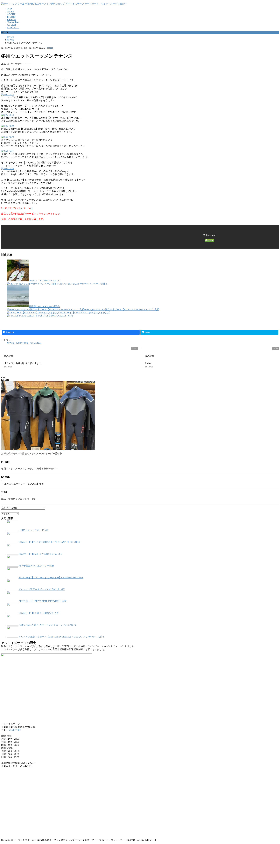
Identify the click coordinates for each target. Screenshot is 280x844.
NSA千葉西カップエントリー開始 (18, 499)
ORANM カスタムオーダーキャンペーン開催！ (83, 283)
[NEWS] (2, 348)
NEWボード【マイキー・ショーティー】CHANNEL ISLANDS (51, 577)
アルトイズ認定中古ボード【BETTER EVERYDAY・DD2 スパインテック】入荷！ (62, 636)
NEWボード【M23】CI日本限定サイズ (39, 613)
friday (148, 363)
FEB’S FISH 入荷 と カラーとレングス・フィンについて (48, 625)
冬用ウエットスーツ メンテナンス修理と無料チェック (29, 468)
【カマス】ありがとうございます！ (22, 363)
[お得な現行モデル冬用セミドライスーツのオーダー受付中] (48, 416)
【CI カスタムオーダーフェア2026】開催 (22, 484)
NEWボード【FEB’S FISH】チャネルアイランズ (85, 312)
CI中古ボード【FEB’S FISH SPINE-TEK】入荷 (42, 601)
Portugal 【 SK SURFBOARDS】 (45, 280)
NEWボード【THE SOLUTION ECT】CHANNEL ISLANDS (49, 542)
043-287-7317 (14, 730)
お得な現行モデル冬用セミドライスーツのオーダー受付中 (31, 453)
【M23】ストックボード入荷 (34, 530)
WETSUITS (22, 343)
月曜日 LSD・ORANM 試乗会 (44, 306)
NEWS (50, 48)
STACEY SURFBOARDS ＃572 (57, 315)
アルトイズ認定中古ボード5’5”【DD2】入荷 (42, 589)
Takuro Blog (36, 343)
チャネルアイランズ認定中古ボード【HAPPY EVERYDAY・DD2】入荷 (121, 309)
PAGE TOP (271, 815)
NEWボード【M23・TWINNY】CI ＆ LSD (40, 554)
